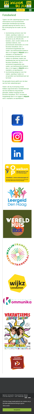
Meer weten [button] (6, 405)
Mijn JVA (20, 10)
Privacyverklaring (19, 395)
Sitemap (26, 395)
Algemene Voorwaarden (8, 395)
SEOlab (25, 396)
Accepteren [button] (17, 409)
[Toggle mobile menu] (30, 10)
